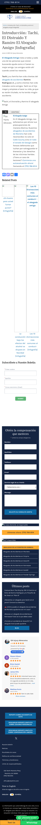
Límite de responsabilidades (11, 764)
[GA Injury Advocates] (20, 17)
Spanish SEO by (13, 820)
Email (7, 472)
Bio (6, 112)
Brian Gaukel (15, 664)
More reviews (20, 696)
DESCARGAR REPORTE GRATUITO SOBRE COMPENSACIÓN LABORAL (20, 731)
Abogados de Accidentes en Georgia (18, 547)
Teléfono (8, 462)
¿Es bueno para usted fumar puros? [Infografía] (8, 204)
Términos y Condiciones (10, 760)
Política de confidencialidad (11, 756)
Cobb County (19, 140)
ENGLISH (14, 11)
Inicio (4, 25)
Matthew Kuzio (15, 689)
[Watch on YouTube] (12, 738)
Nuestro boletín (7, 744)
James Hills (14, 672)
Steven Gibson (15, 656)
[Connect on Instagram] (8, 738)
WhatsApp (31, 822)
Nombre (7, 442)
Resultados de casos (9, 752)
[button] (27, 818)
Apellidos (8, 452)
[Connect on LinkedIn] (20, 738)
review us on (16, 652)
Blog (17, 628)
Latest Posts (15, 112)
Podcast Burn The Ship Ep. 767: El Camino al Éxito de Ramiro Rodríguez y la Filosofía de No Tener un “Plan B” (20, 592)
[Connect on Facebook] (4, 738)
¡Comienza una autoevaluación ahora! (20, 8)
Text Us (11, 822)
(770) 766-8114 (30, 166)
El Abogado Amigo (10, 58)
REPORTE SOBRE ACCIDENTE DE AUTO (20, 716)
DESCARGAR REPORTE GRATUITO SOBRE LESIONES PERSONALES (21, 723)
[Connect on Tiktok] (24, 738)
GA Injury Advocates (19, 640)
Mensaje (7, 492)
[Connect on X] (16, 738)
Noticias (5, 748)
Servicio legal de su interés (14, 482)
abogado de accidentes (12, 80)
